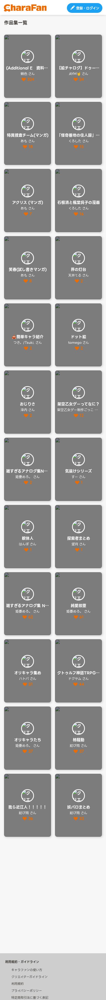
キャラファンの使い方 (26, 969)
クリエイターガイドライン (29, 976)
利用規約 (17, 983)
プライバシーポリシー (26, 990)
